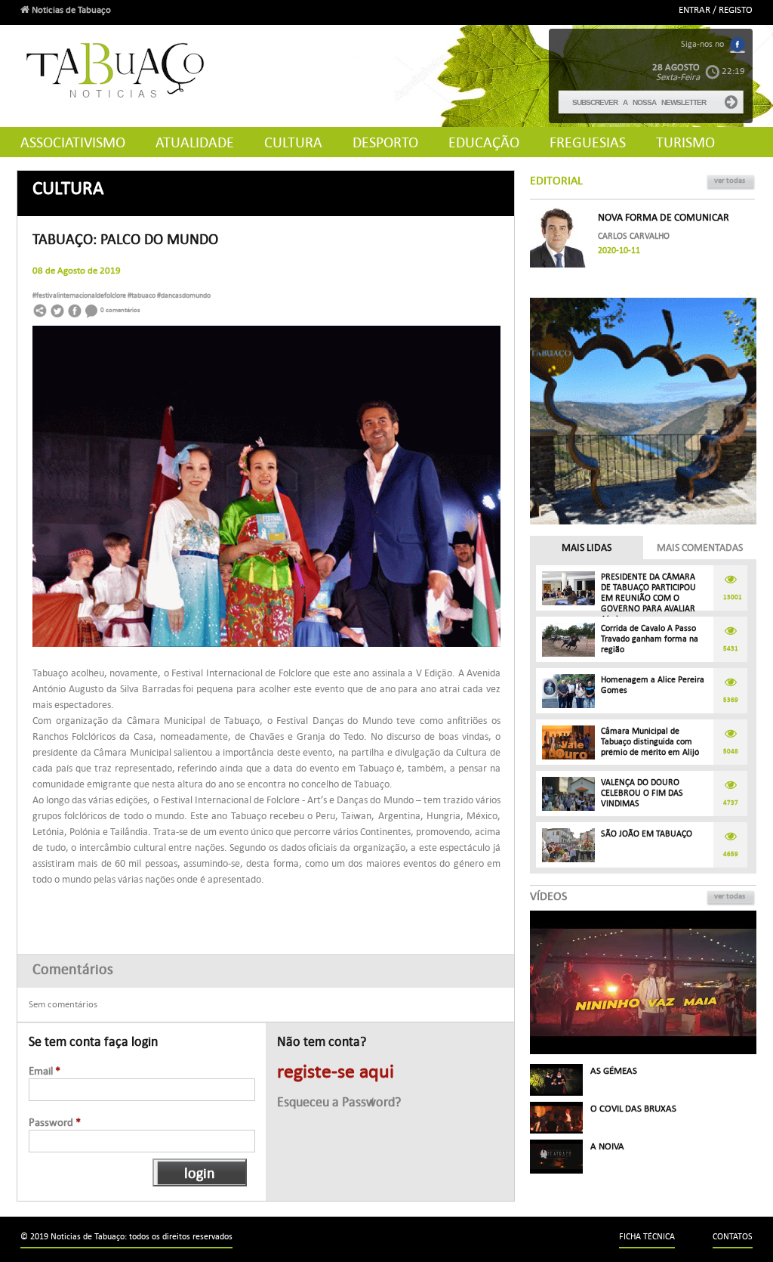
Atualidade (195, 142)
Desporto (385, 142)
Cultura (293, 142)
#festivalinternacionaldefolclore (80, 295)
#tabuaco (142, 295)
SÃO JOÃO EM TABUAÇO (646, 834)
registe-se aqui (335, 1071)
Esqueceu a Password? (339, 1102)
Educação (483, 142)
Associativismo (72, 142)
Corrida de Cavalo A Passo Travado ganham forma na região (649, 638)
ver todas (729, 180)
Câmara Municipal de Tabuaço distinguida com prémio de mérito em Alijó (650, 741)
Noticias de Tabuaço (70, 10)
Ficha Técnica (647, 1237)
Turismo (685, 142)
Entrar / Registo (716, 10)
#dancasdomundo (184, 295)
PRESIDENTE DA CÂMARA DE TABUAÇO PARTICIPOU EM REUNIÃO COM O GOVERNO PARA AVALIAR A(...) (648, 598)
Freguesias (588, 142)
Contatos (733, 1237)
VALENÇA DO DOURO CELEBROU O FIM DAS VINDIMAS (642, 793)
